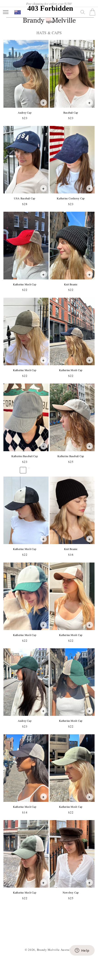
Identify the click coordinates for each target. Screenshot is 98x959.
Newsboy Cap (70, 892)
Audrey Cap (24, 113)
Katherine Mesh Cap (24, 284)
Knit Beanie (70, 284)
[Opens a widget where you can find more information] (82, 950)
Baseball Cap (70, 113)
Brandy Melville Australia (55, 950)
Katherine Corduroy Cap (71, 198)
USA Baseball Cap (24, 198)
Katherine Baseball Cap (24, 456)
